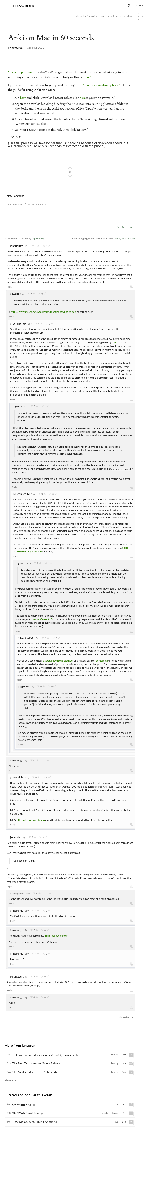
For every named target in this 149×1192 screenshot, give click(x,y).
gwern (15, 294)
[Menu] (7, 5)
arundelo (18, 777)
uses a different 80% (42, 619)
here (87, 77)
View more (10, 1080)
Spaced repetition (20, 72)
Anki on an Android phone (100, 85)
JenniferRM (16, 246)
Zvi (116, 1104)
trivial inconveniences (56, 936)
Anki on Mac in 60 (51, 38)
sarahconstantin (110, 1113)
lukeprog (17, 47)
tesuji (115, 342)
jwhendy (15, 837)
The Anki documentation (31, 820)
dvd (116, 1122)
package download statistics (58, 661)
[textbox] (70, 208)
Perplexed (16, 977)
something (102, 661)
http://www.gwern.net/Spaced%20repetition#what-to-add (43, 312)
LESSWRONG (24, 6)
